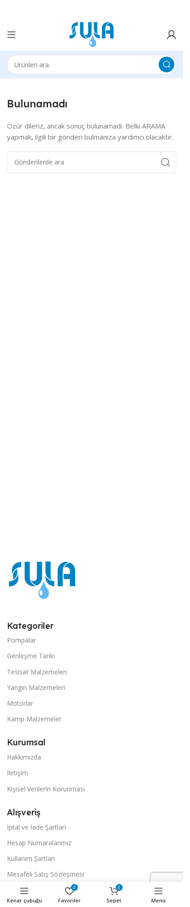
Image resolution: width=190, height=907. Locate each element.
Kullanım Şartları (31, 858)
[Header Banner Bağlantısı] (91, 9)
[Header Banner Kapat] (171, 9)
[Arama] (166, 64)
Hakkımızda (24, 757)
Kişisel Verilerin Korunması (46, 788)
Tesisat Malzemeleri (37, 671)
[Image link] (42, 579)
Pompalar (21, 640)
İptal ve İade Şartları (36, 827)
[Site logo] (91, 33)
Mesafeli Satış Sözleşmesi (45, 874)
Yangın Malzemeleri (36, 687)
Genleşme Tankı (31, 655)
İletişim (17, 772)
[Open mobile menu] (11, 34)
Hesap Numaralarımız (39, 842)
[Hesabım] (171, 34)
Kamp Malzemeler (34, 718)
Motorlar (20, 703)
